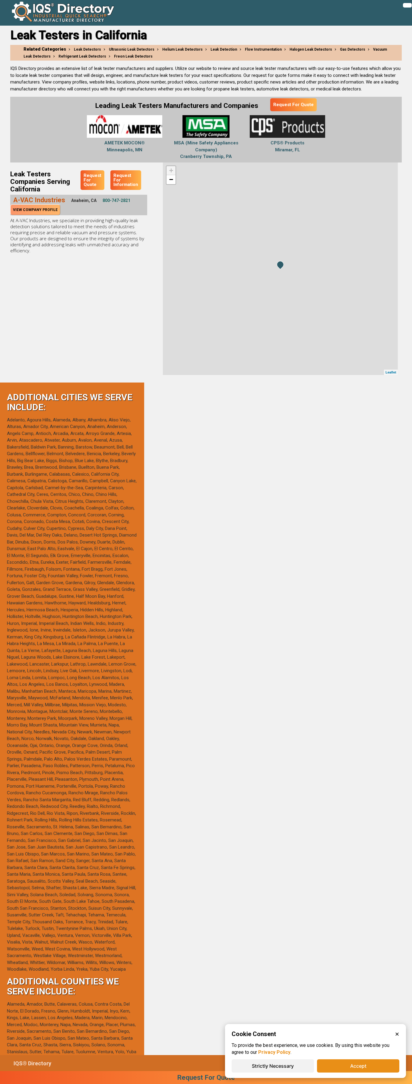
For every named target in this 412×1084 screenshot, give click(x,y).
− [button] (171, 179)
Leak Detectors (87, 49)
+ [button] (171, 170)
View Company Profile (35, 210)
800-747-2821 (116, 200)
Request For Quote (293, 104)
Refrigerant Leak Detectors (82, 56)
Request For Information (125, 180)
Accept (358, 1066)
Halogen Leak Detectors (311, 49)
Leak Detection (224, 49)
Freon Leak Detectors (133, 56)
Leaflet (390, 372)
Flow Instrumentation (263, 49)
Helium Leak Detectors (182, 49)
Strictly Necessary (273, 1066)
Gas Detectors (352, 49)
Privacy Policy (274, 1052)
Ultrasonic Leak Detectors (131, 49)
